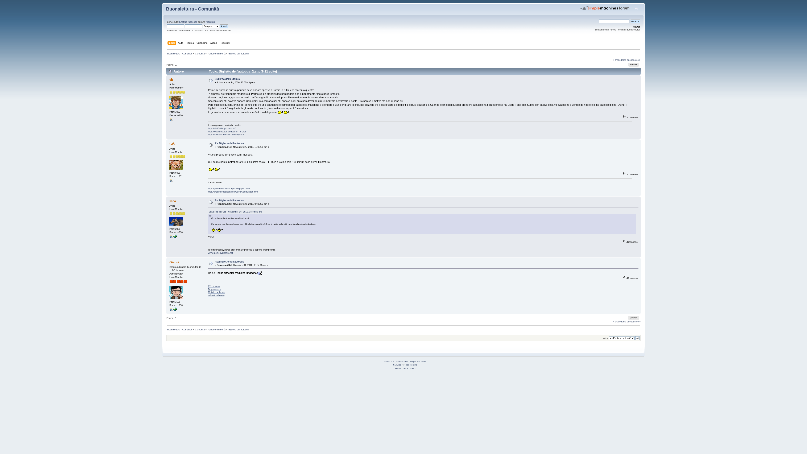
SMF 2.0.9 (389, 361)
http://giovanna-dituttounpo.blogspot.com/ (229, 188)
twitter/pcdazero (216, 295)
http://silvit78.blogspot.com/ (222, 128)
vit (171, 79)
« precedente (619, 60)
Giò (172, 144)
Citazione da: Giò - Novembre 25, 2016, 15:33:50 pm (235, 212)
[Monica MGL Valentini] (175, 237)
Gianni (174, 262)
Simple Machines (418, 361)
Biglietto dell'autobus (227, 79)
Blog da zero (214, 289)
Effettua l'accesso (188, 22)
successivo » (634, 60)
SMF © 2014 (402, 361)
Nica (172, 201)
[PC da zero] (175, 310)
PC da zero (214, 286)
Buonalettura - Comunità (192, 9)
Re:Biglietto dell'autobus (229, 143)
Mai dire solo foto (216, 292)
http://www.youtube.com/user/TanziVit (227, 131)
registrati (210, 22)
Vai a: (605, 338)
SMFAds (397, 365)
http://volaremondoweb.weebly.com (226, 134)
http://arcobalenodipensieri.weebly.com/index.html (233, 191)
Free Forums (411, 365)
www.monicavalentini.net (220, 253)
